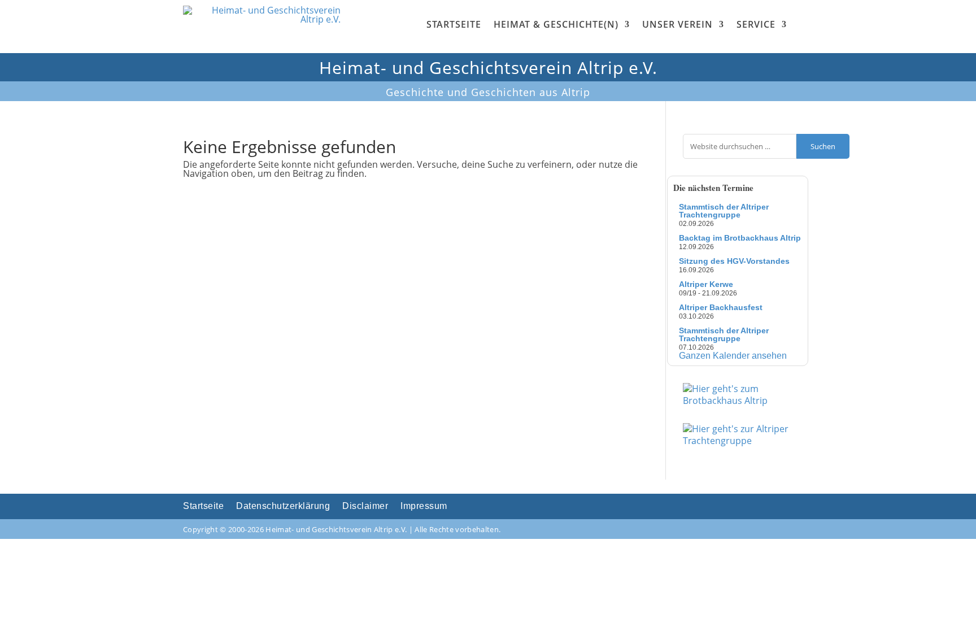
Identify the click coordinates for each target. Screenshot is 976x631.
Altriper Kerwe (706, 284)
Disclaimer (365, 506)
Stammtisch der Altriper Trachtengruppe (724, 210)
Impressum (423, 506)
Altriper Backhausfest (720, 307)
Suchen (823, 146)
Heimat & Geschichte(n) (556, 24)
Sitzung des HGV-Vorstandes (734, 261)
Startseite (453, 24)
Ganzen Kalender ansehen (733, 355)
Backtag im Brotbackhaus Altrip (740, 237)
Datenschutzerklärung (283, 506)
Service (756, 24)
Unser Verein (677, 24)
